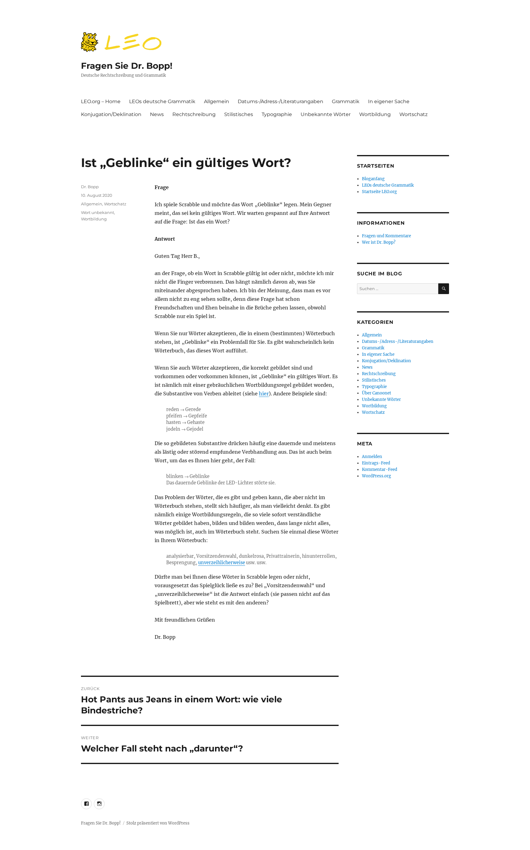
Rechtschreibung (194, 114)
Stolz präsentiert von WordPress (158, 823)
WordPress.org (376, 476)
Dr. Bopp (90, 186)
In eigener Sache (388, 101)
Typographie (277, 114)
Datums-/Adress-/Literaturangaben (280, 101)
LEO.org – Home (101, 101)
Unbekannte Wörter (326, 114)
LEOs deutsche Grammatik (162, 101)
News (157, 114)
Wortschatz (413, 114)
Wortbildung (375, 114)
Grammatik (345, 101)
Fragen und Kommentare (386, 236)
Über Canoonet (376, 393)
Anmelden (372, 456)
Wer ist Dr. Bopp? (378, 242)
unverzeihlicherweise (221, 562)
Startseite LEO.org (379, 191)
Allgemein (216, 101)
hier (264, 393)
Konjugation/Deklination (111, 114)
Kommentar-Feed (379, 469)
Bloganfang (373, 178)
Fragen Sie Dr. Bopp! (126, 65)
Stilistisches (238, 114)
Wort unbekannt (97, 212)
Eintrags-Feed (376, 463)
